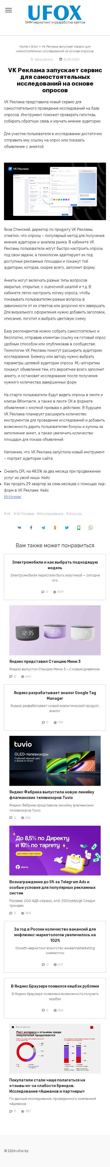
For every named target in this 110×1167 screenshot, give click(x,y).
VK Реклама (25, 514)
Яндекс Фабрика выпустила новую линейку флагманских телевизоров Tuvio (51, 795)
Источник (12, 497)
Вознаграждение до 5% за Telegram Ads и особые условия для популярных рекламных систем (52, 888)
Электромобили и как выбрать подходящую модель (55, 565)
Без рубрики (44, 59)
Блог (34, 46)
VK (9, 514)
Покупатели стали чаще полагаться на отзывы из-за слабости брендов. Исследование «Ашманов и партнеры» (47, 1086)
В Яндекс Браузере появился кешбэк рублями (55, 986)
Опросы (75, 514)
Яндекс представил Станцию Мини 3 (45, 662)
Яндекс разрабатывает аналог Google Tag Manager (55, 696)
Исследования (51, 514)
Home (23, 46)
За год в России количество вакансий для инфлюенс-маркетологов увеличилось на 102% (55, 935)
